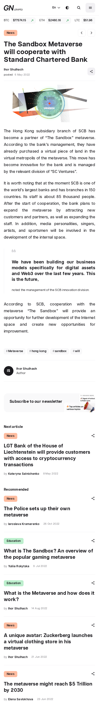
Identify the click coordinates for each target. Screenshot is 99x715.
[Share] (91, 71)
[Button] (79, 8)
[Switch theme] (67, 8)
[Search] (79, 8)
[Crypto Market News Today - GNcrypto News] (13, 8)
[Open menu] (90, 8)
